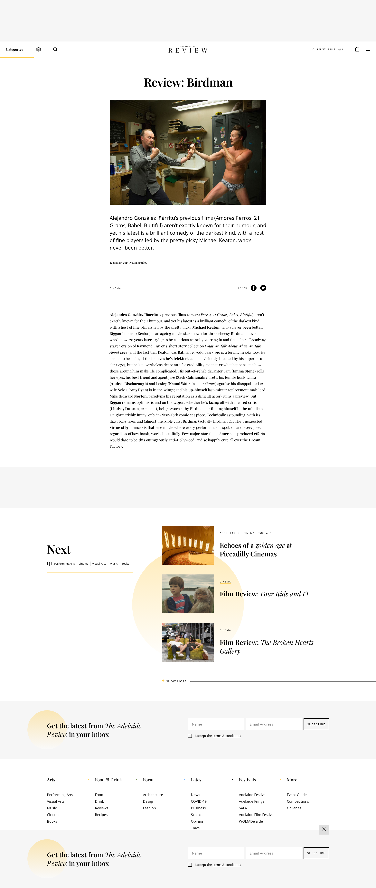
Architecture (230, 533)
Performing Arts (64, 563)
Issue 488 (264, 533)
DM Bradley (139, 262)
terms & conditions (227, 736)
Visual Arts (99, 563)
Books (125, 563)
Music (114, 563)
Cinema (115, 288)
